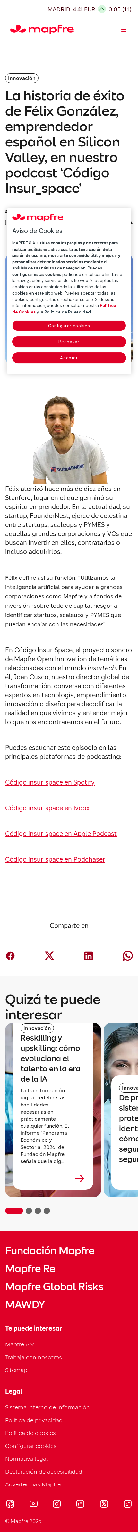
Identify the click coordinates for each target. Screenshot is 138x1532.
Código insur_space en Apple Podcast (61, 834)
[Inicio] (13, 29)
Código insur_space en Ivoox (47, 808)
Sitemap (16, 1370)
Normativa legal (26, 1458)
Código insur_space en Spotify (50, 782)
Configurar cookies (69, 326)
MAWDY (25, 1304)
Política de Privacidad (67, 312)
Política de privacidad (34, 1420)
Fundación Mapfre (49, 1250)
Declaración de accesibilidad (43, 1471)
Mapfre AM (20, 1344)
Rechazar (68, 342)
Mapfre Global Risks (54, 1286)
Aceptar (69, 358)
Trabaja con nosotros (33, 1357)
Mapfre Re (30, 1268)
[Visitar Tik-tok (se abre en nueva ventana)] (127, 1504)
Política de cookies (30, 1433)
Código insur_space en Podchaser (55, 859)
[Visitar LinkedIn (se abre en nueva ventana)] (80, 1504)
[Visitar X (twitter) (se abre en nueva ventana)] (104, 1504)
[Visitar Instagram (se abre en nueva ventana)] (57, 1504)
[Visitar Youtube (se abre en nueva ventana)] (34, 1504)
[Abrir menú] (124, 29)
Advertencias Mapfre (33, 1484)
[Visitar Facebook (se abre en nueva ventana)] (10, 1504)
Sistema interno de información (47, 1407)
